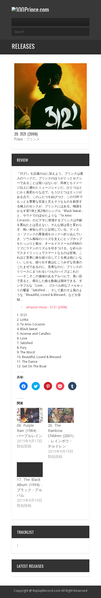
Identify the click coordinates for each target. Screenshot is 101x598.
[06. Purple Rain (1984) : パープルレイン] (30, 415)
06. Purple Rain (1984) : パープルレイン (29, 430)
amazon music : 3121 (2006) (46, 307)
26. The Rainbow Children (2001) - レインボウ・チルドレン (61, 435)
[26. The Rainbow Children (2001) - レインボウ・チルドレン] (61, 415)
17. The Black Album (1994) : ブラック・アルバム (29, 487)
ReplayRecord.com (46, 590)
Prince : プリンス (27, 138)
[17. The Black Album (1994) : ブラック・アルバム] (30, 469)
